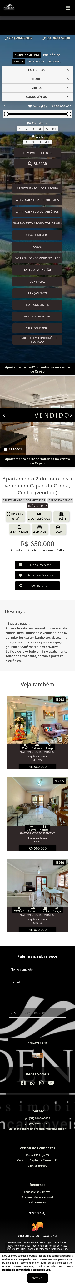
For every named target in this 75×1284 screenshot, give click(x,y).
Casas (37, 246)
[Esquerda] (4, 415)
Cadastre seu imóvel (37, 1192)
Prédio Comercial (37, 316)
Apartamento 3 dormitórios (37, 211)
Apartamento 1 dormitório (37, 188)
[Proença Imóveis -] (37, 1056)
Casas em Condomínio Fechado (37, 258)
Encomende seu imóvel (37, 1197)
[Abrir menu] (68, 7)
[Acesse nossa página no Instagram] (41, 1082)
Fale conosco (37, 1202)
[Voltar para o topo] (9, 1247)
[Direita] (71, 415)
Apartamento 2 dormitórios (37, 200)
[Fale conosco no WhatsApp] (32, 1082)
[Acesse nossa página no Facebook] (23, 1082)
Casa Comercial (37, 235)
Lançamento (37, 293)
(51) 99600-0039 (20, 38)
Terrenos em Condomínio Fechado (37, 339)
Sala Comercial (37, 328)
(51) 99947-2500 (58, 38)
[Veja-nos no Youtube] (51, 1082)
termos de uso (41, 1269)
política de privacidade (16, 1269)
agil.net (51, 1236)
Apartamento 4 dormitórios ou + (37, 223)
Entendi (37, 1278)
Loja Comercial (37, 305)
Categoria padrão (37, 270)
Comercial (37, 281)
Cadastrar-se (38, 1043)
